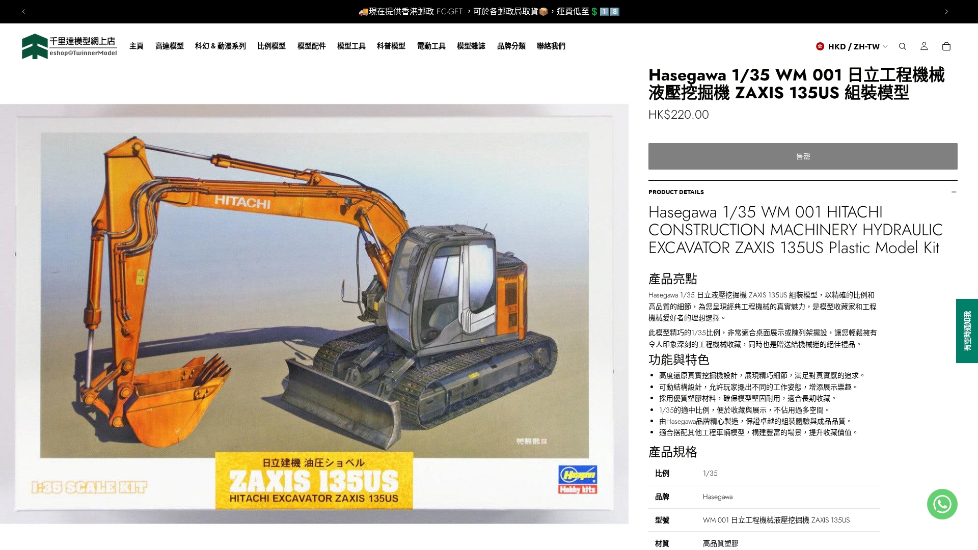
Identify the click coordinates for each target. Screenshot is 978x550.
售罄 (803, 156)
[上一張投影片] (24, 12)
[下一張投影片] (946, 12)
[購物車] (946, 46)
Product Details (676, 191)
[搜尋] (902, 46)
